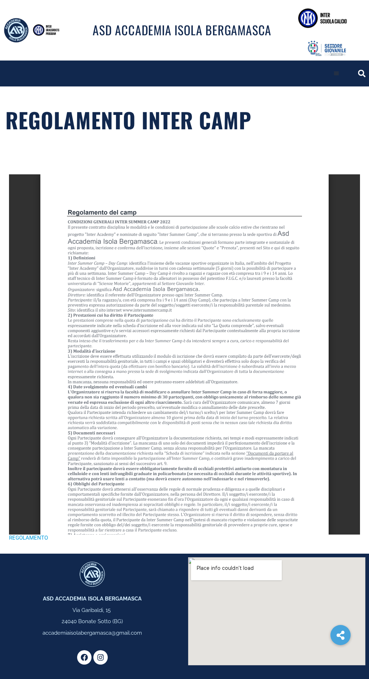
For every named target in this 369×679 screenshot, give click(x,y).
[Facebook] (84, 657)
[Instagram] (100, 657)
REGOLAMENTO (28, 538)
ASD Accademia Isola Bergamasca (182, 30)
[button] (337, 74)
